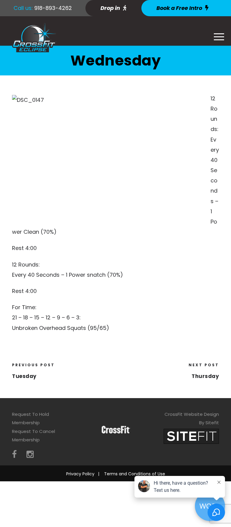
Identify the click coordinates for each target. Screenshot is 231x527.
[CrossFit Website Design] (191, 436)
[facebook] (14, 454)
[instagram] (30, 454)
